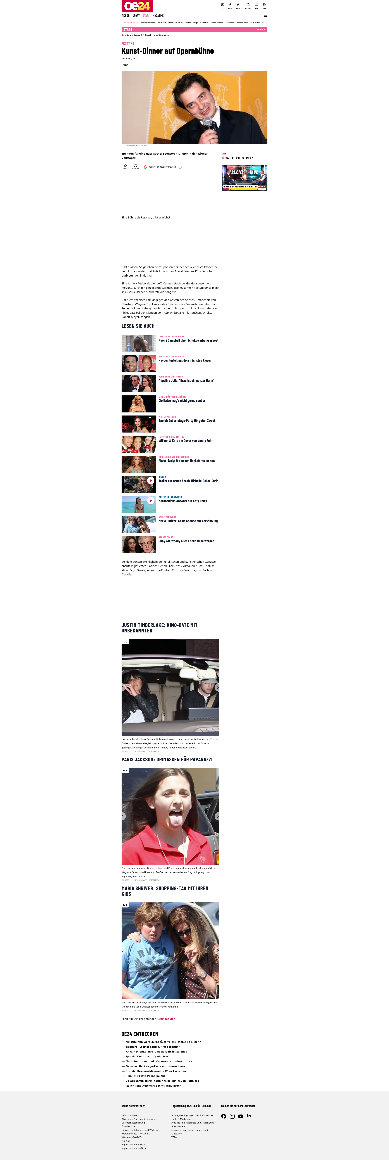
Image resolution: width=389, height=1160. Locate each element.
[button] (226, 185)
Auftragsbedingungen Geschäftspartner (192, 1116)
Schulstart (161, 23)
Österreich (138, 35)
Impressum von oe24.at (134, 1145)
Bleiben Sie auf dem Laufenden (238, 1106)
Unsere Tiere (242, 23)
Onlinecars (230, 23)
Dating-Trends (216, 23)
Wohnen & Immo (176, 23)
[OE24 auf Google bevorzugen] (180, 167)
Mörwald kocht (256, 23)
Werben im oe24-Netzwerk (136, 1134)
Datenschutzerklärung (133, 1123)
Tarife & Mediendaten (182, 1119)
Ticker (125, 15)
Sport (136, 15)
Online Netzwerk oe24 (133, 1106)
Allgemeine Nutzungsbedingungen (140, 1119)
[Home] (123, 35)
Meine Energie (191, 23)
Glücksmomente (147, 23)
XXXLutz (204, 23)
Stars (146, 15)
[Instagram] (232, 1116)
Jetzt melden (166, 1019)
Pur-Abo (126, 1141)
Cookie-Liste (128, 1127)
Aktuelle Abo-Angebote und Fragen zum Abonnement (192, 1125)
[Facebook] (223, 1116)
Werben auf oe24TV (132, 1137)
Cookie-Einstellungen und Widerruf (140, 1130)
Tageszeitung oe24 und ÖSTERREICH (191, 1106)
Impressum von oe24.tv (134, 1148)
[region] (170, 696)
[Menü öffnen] (266, 15)
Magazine (158, 15)
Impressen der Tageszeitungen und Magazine (189, 1132)
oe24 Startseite (129, 1116)
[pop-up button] (257, 185)
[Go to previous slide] (121, 687)
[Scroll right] (265, 22)
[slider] (236, 186)
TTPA (174, 1137)
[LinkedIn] (249, 1116)
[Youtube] (240, 1116)
